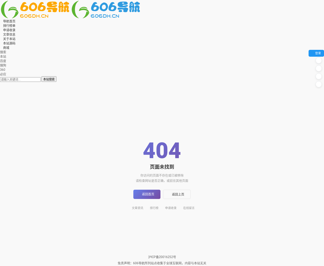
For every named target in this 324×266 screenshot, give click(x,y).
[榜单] (319, 68)
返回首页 (148, 194)
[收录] (319, 76)
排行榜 (154, 208)
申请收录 (171, 208)
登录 (318, 53)
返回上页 (178, 194)
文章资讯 (137, 208)
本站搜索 (49, 79)
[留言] (319, 60)
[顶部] (319, 84)
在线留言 (189, 208)
